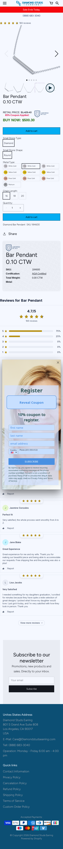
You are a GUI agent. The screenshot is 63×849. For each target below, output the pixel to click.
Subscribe (31, 461)
